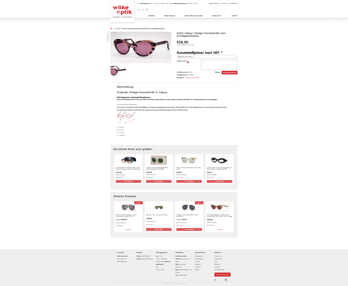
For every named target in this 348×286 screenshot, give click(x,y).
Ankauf (197, 270)
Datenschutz (218, 259)
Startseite (151, 16)
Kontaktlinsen (199, 259)
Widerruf (217, 264)
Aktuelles (197, 267)
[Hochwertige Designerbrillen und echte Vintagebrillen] (122, 11)
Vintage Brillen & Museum (193, 16)
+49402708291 (146, 256)
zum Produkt (128, 181)
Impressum (218, 256)
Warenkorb (233, 3)
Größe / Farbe (182, 61)
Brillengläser (199, 256)
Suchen (147, 10)
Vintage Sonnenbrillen (192, 78)
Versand (192, 45)
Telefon (139, 10)
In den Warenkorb (229, 73)
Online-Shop (216, 16)
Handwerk (198, 264)
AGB (216, 261)
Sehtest (197, 261)
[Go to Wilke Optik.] (111, 28)
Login (224, 3)
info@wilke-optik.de (147, 259)
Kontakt (234, 16)
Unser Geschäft (169, 16)
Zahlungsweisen (219, 270)
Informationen (214, 3)
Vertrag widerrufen (222, 274)
